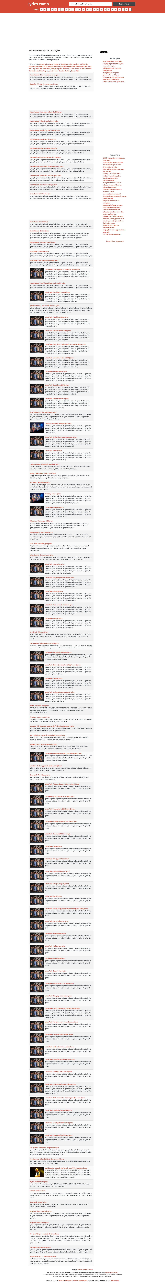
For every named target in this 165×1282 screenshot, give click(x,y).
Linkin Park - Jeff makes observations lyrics (59, 1047)
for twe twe (107, 172)
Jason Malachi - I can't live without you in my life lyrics (47, 283)
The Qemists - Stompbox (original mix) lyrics (44, 1148)
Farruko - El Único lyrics (37, 1191)
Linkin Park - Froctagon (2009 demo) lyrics (59, 1123)
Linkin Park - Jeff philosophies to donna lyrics (60, 1059)
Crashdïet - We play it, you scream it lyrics (44, 84)
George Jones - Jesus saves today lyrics (43, 744)
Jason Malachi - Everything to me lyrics (43, 139)
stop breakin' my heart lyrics (112, 62)
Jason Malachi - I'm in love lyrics (40, 1248)
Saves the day (54, 64)
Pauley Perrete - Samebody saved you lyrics (44, 464)
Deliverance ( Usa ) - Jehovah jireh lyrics (43, 1257)
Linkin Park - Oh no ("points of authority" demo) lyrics (62, 270)
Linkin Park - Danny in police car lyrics (57, 871)
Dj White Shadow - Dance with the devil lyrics (44, 306)
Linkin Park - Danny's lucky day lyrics (57, 884)
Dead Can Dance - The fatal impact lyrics (43, 412)
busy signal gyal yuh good (111, 207)
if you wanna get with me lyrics (113, 77)
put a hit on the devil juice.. (112, 234)
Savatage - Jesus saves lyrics (40, 717)
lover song (106, 160)
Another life (46, 69)
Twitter (85, 1270)
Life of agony (43, 71)
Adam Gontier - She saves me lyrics (41, 555)
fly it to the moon (109, 223)
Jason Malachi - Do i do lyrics (39, 231)
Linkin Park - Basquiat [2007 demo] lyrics (58, 652)
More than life (59, 71)
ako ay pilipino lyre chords (112, 165)
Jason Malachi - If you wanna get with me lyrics (45, 158)
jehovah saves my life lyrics (112, 185)
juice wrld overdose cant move (113, 169)
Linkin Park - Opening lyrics (54, 591)
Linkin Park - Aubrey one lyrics (55, 959)
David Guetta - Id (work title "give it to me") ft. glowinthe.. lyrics (66, 1168)
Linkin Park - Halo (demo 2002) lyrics (57, 399)
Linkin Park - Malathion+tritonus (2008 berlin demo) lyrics (63, 753)
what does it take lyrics (111, 79)
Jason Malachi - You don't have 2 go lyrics (43, 185)
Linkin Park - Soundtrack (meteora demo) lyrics (60, 1084)
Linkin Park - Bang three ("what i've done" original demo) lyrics (65, 344)
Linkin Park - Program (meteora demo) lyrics (59, 578)
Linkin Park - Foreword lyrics (54, 507)
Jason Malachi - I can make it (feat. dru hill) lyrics (46, 112)
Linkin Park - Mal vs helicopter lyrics (56, 921)
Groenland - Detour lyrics (38, 1202)
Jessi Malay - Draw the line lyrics (40, 194)
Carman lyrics (43, 64)
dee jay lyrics (107, 70)
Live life (51, 71)
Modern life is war (69, 66)
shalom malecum (108, 228)
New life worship (81, 66)
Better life (32, 66)
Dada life (39, 66)
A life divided (63, 64)
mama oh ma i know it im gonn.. (113, 163)
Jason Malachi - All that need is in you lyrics (44, 121)
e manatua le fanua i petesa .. (113, 205)
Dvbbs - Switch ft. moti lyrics (39, 706)
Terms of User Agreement (114, 241)
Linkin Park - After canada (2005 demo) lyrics (59, 797)
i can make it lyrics (109, 66)
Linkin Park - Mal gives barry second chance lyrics (61, 1022)
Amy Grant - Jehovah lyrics (38, 632)
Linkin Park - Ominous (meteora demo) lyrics (59, 692)
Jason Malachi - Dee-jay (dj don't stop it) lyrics (45, 130)
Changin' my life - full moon (60, 69)
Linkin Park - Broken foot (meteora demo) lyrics (60, 437)
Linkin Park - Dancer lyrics (53, 846)
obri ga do (106, 203)
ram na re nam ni (108, 192)
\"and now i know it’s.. (110, 178)
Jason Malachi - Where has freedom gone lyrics (45, 176)
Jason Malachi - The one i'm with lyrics (42, 242)
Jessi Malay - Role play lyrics (39, 251)
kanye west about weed (111, 201)
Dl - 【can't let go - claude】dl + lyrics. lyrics (44, 1234)
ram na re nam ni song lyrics (112, 189)
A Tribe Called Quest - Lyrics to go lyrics (43, 473)
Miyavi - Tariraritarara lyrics (39, 1182)
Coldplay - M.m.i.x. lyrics (53, 494)
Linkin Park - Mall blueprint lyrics (55, 934)
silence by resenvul (109, 187)
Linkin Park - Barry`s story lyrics (55, 971)
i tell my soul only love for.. (112, 174)
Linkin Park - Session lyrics (53, 618)
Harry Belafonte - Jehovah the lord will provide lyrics (47, 735)
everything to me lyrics (111, 73)
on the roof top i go (109, 214)
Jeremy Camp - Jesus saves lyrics (41, 532)
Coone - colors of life (77, 69)
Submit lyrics (68, 1280)
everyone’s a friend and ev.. (112, 183)
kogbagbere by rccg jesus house (114, 230)
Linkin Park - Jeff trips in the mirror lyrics (58, 1072)
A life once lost (74, 64)
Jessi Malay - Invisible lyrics (39, 222)
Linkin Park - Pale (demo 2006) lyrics (56, 317)
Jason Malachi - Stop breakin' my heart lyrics (44, 75)
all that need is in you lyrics (112, 68)
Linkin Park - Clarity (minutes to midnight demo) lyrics (62, 1008)
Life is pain (35, 71)
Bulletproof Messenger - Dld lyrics (41, 521)
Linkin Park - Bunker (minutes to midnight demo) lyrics (63, 665)
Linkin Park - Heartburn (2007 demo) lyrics (58, 1135)
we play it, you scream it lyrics (113, 64)
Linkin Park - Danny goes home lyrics (57, 859)
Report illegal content (111, 1273)
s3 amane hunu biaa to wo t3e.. (113, 212)
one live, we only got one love (113, 221)
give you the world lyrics (111, 75)
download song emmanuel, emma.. (114, 196)
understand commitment (111, 210)
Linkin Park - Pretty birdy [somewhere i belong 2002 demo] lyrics (66, 909)
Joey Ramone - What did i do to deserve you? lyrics (47, 1159)
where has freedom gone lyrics (113, 82)
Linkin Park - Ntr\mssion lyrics (54, 564)
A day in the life (37, 69)
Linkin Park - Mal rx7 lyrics (53, 896)
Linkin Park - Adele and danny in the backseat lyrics (62, 784)
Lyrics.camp (38, 4)
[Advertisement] (83, 31)
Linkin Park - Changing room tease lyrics (58, 996)
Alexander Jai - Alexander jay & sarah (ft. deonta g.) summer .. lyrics (52, 726)
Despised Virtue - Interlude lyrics (41, 1211)
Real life (67, 71)
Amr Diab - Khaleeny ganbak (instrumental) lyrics (46, 766)
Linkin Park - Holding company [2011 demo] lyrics (61, 821)
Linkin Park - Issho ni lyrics (53, 451)
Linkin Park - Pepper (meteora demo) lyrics (59, 605)
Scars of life (75, 71)
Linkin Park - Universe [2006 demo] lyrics (58, 1110)
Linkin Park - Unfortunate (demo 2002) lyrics (59, 358)
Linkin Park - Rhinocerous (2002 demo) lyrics (59, 983)
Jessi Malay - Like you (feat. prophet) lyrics (44, 260)
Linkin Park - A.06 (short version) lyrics (57, 292)
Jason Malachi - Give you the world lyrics (43, 148)
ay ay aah (106, 232)
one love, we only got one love (113, 219)
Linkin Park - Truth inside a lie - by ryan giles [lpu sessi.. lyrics (65, 1098)
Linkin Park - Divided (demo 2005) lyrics (58, 331)
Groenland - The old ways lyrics (40, 775)
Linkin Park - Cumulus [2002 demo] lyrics (58, 834)
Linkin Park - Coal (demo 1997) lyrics (57, 385)
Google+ (90, 1270)
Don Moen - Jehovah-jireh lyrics (40, 483)
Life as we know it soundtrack (53, 66)
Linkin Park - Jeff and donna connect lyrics (59, 1034)
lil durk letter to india (110, 167)
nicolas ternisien (108, 181)
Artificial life (84, 64)
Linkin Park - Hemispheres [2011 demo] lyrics (60, 809)
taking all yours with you (111, 225)
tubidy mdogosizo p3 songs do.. (114, 158)
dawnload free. (108, 198)
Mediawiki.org (115, 1280)
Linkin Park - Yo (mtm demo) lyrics (56, 371)
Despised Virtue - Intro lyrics (39, 1223)
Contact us (61, 1280)
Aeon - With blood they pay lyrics (41, 544)
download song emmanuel (112, 194)
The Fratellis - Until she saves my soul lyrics (44, 643)
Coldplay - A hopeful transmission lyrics (58, 424)
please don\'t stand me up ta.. (113, 216)
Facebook (79, 1270)
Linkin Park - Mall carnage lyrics (55, 946)
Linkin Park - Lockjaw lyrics (53, 679)
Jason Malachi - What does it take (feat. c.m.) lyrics (46, 167)
